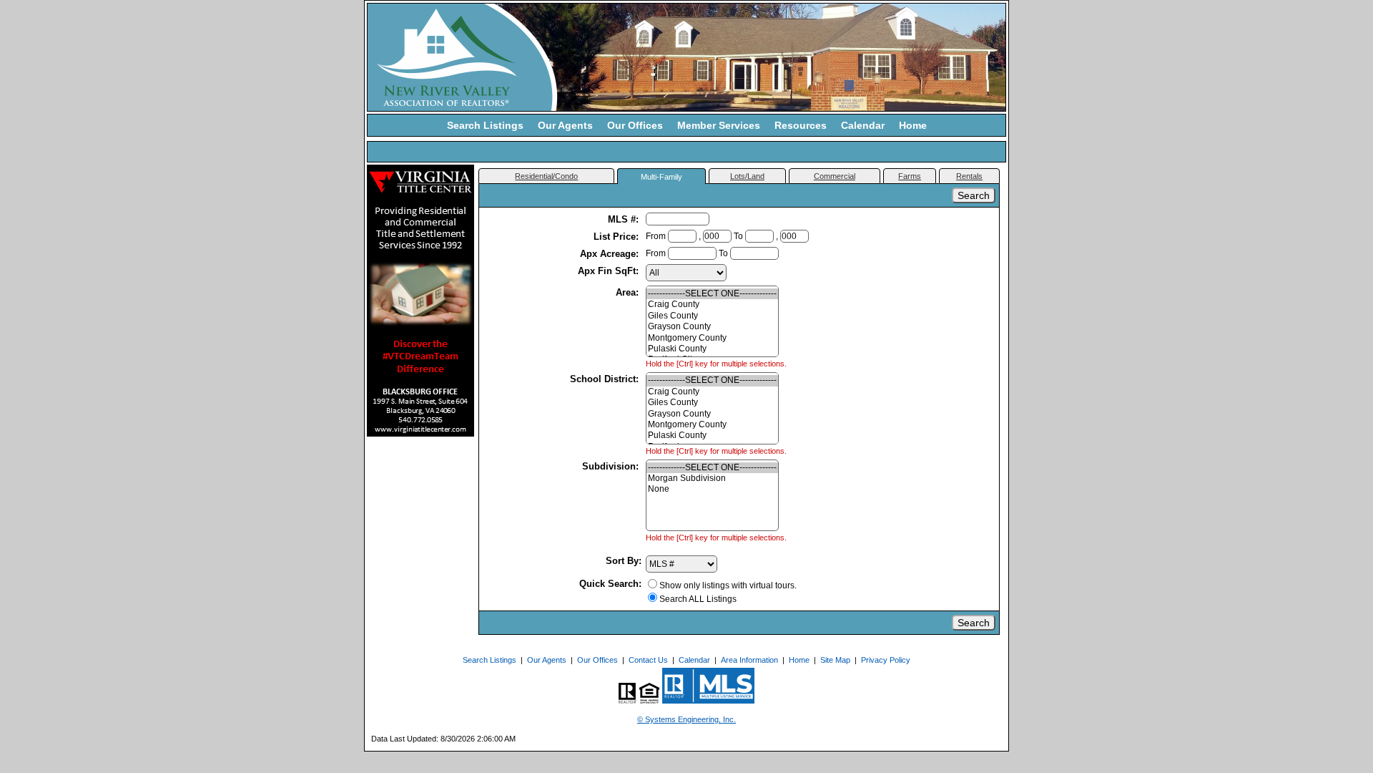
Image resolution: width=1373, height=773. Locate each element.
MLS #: (624, 219)
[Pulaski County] (712, 349)
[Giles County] (712, 316)
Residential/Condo (546, 176)
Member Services (718, 125)
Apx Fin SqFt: (609, 271)
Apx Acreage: (610, 253)
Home (913, 125)
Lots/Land (747, 176)
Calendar (863, 125)
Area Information (749, 660)
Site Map (835, 660)
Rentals (969, 176)
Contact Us (648, 660)
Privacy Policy (885, 660)
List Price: (617, 236)
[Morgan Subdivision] (712, 478)
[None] (712, 489)
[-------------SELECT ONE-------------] (712, 293)
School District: (605, 379)
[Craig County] (712, 304)
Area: (628, 292)
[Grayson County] (712, 326)
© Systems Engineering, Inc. (686, 719)
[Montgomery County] (712, 338)
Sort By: (623, 560)
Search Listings (485, 125)
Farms (909, 176)
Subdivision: (611, 466)
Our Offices (635, 125)
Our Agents (565, 125)
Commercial (834, 176)
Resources (800, 125)
